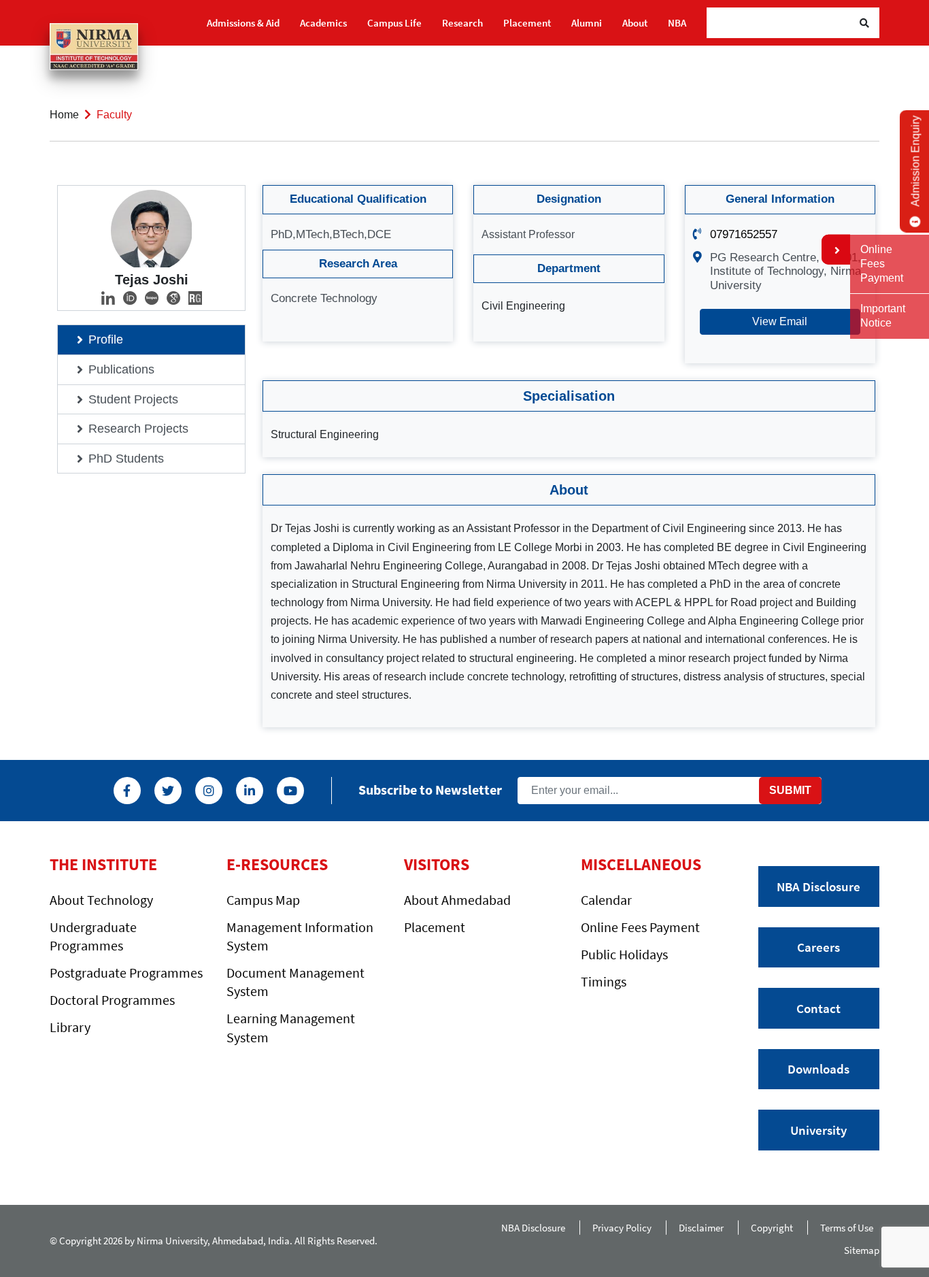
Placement (527, 22)
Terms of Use (849, 1227)
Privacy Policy (622, 1227)
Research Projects (138, 428)
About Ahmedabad (457, 899)
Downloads (818, 1069)
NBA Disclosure (818, 886)
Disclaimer (701, 1227)
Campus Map (263, 899)
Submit (790, 790)
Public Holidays (624, 954)
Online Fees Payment (640, 926)
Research (462, 22)
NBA (677, 22)
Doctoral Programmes (112, 999)
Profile (105, 339)
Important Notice (882, 316)
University (818, 1130)
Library (70, 1026)
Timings (603, 981)
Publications (121, 369)
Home (64, 114)
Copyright (772, 1227)
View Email (779, 321)
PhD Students (126, 458)
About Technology (101, 899)
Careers (818, 947)
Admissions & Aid (243, 22)
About (634, 22)
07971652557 (743, 234)
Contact (818, 1008)
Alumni (586, 22)
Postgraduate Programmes (126, 972)
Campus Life (394, 22)
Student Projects (133, 399)
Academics (323, 22)
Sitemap (861, 1250)
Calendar (606, 899)
